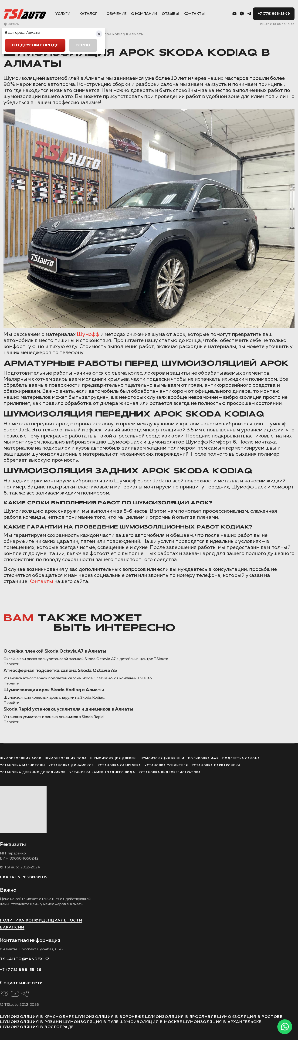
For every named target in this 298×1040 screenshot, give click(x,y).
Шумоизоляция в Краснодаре (37, 1017)
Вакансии (12, 927)
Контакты (194, 14)
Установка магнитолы (22, 765)
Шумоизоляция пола (66, 758)
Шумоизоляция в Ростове (249, 1017)
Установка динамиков (71, 765)
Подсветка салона (241, 758)
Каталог (88, 14)
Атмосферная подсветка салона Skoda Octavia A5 (60, 670)
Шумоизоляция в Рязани (31, 1022)
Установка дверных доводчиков (33, 772)
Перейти (11, 664)
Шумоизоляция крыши (162, 758)
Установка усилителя (166, 765)
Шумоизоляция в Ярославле (180, 1017)
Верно (83, 45)
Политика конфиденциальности (41, 920)
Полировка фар (203, 758)
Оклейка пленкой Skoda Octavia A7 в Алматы (54, 651)
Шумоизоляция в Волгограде (37, 1027)
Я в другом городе (35, 45)
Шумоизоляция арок (20, 758)
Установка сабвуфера (119, 765)
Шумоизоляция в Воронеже (109, 1017)
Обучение (116, 14)
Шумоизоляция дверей (113, 758)
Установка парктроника (216, 765)
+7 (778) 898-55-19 (274, 13)
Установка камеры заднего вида (102, 772)
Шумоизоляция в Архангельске (222, 1022)
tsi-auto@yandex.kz (25, 959)
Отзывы (170, 14)
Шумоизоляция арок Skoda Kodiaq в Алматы (53, 690)
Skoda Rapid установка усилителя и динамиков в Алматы (68, 709)
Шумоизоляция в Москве (151, 1022)
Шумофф (88, 334)
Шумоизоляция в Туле (91, 1022)
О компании (144, 14)
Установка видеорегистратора (170, 772)
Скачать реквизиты (24, 877)
